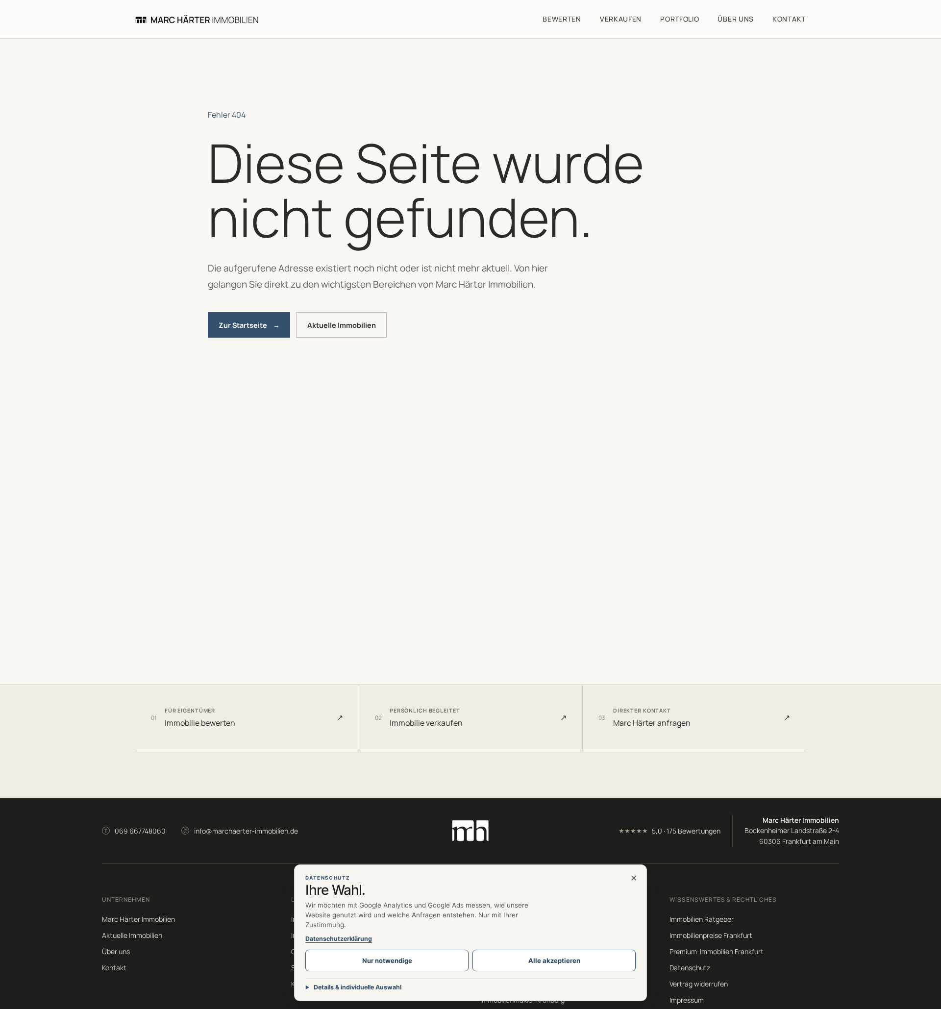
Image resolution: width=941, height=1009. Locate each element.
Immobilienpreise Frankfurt (710, 935)
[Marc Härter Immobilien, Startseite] (196, 19)
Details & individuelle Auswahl (357, 987)
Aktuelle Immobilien (341, 325)
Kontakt (789, 19)
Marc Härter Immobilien (138, 919)
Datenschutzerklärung (338, 938)
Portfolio (679, 19)
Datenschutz (689, 967)
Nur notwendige (387, 960)
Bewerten (562, 19)
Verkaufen (621, 19)
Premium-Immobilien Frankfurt (716, 951)
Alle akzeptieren (554, 960)
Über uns (736, 19)
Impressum (686, 1000)
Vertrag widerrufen (698, 983)
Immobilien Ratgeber (701, 919)
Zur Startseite (249, 325)
